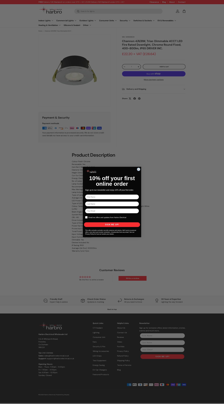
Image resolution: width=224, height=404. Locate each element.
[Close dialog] (138, 169)
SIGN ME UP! (112, 225)
